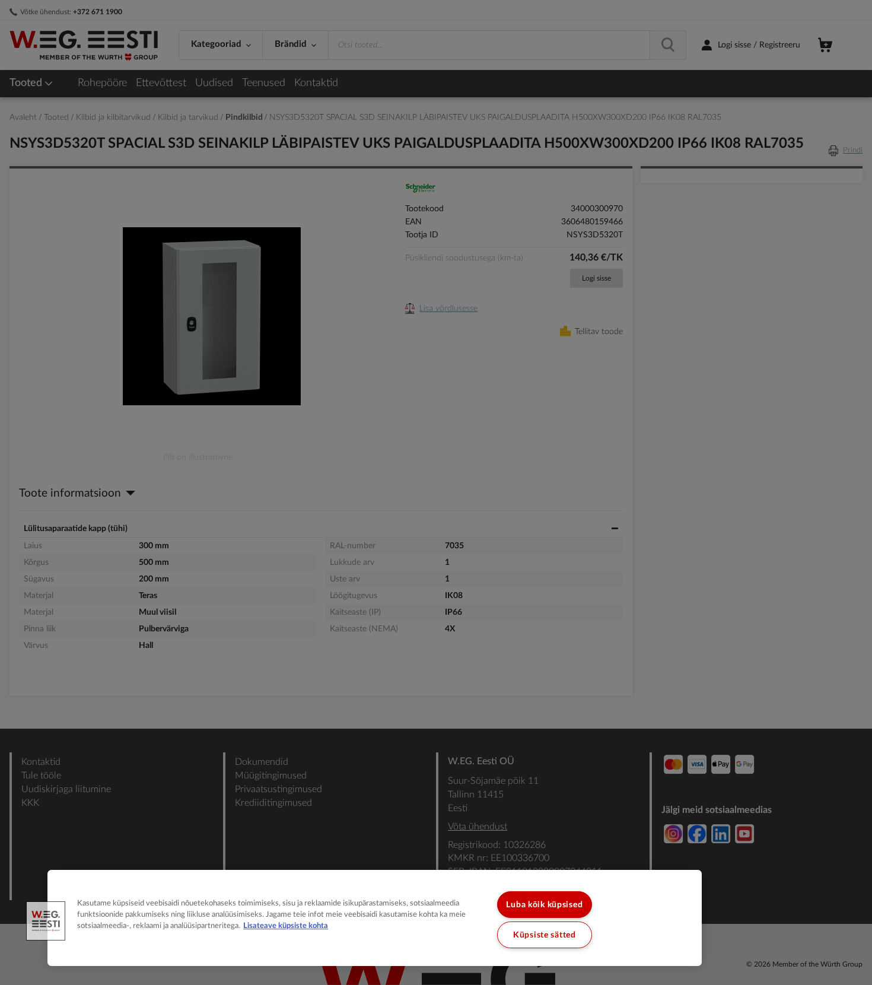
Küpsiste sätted (544, 934)
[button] (46, 921)
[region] (374, 918)
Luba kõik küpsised (544, 904)
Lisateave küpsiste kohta (285, 926)
